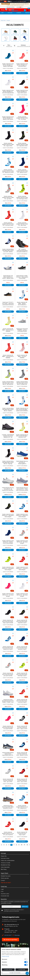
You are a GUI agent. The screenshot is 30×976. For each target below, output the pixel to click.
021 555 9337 (7, 935)
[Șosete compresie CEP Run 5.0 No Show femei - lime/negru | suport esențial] (22, 665)
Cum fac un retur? (6, 882)
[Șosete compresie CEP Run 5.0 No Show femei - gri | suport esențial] (8, 665)
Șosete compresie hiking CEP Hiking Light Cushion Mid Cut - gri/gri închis (22, 383)
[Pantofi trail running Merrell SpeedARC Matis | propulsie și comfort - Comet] (8, 797)
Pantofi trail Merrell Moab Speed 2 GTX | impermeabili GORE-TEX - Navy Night (8, 754)
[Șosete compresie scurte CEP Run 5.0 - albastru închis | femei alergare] (8, 532)
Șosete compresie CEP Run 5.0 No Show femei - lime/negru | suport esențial (22, 674)
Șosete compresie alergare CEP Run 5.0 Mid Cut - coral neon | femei (8, 224)
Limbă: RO (19, 7)
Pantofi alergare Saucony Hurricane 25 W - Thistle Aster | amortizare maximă (22, 489)
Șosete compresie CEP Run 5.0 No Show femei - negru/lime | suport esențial (22, 621)
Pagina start (3, 20)
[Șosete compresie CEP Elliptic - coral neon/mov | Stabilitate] (8, 347)
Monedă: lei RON (10, 7)
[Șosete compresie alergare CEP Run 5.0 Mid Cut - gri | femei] (8, 188)
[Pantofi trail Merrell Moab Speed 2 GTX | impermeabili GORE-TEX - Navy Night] (8, 744)
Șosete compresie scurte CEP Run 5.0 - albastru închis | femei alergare (8, 542)
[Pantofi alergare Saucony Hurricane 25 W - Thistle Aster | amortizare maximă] (22, 479)
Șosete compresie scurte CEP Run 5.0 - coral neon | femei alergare (22, 568)
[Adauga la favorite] (13, 50)
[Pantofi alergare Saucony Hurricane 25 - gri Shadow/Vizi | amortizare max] (8, 479)
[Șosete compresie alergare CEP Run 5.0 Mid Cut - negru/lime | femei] (22, 135)
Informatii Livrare (5, 858)
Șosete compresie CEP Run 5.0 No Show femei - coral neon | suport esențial (22, 701)
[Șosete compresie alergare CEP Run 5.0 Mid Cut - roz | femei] (22, 108)
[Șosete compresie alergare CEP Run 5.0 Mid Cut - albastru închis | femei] (22, 161)
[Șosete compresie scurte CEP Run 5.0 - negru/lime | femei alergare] (8, 506)
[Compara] (13, 53)
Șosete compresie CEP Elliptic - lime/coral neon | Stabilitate (8, 330)
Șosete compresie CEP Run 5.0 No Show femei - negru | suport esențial (7, 621)
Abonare (25, 906)
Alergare (19, 12)
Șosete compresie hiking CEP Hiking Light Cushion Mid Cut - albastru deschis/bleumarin (8, 409)
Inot (2, 12)
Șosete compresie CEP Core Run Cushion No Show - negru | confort (22, 727)
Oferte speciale (5, 878)
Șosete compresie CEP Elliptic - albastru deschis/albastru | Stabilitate (22, 303)
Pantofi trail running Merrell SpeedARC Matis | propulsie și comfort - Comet (8, 807)
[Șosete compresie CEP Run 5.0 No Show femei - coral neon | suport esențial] (22, 691)
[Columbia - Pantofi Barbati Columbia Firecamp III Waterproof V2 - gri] (8, 426)
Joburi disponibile (5, 867)
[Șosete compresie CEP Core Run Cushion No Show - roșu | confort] (22, 771)
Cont (2, 891)
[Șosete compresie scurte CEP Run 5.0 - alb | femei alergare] (22, 585)
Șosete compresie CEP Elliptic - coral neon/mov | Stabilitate (8, 356)
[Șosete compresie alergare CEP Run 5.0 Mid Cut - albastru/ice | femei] (8, 161)
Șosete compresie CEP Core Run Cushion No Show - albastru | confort (22, 754)
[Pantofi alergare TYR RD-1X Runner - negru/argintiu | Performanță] (22, 267)
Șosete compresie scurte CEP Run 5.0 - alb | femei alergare (22, 595)
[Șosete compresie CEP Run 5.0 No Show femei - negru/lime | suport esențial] (22, 612)
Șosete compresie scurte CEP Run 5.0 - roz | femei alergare (8, 595)
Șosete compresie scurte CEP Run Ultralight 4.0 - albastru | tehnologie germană (8, 65)
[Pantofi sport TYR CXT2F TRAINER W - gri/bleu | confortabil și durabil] (22, 320)
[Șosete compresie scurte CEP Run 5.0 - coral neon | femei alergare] (22, 559)
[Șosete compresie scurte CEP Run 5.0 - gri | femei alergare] (22, 532)
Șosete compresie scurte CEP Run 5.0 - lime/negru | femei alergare (8, 568)
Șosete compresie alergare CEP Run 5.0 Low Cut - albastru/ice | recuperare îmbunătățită (22, 807)
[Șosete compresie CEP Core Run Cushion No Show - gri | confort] (8, 771)
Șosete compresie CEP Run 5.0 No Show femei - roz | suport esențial (7, 727)
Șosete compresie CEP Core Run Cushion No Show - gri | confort (8, 780)
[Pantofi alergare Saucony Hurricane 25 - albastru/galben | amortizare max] (22, 453)
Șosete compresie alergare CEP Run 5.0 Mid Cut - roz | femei (22, 118)
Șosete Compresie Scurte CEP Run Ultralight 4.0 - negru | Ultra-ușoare (22, 91)
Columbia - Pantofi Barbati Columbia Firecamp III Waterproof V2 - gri (8, 436)
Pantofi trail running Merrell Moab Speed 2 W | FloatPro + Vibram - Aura (8, 701)
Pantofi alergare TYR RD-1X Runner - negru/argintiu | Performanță (22, 277)
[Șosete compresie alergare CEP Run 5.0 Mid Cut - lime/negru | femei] (22, 188)
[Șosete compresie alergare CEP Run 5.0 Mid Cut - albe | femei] (22, 214)
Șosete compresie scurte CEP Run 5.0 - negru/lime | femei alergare (8, 515)
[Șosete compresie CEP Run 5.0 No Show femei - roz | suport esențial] (8, 718)
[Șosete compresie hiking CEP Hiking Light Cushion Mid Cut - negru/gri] (8, 453)
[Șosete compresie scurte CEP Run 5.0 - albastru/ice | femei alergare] (22, 506)
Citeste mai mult (5, 956)
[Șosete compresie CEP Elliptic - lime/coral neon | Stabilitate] (8, 320)
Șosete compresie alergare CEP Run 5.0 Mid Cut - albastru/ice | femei (8, 171)
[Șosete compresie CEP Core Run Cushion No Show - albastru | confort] (22, 744)
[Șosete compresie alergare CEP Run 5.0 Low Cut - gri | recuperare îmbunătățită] (8, 824)
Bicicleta (10, 12)
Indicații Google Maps (11, 939)
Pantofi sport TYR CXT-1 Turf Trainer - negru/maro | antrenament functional (8, 303)
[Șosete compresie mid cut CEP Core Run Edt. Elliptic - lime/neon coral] (22, 426)
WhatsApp (17, 935)
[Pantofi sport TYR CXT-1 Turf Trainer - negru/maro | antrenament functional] (8, 294)
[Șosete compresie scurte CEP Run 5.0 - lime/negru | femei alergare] (8, 559)
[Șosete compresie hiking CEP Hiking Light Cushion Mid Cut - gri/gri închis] (22, 373)
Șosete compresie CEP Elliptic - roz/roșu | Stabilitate (22, 356)
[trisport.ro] (14, 10)
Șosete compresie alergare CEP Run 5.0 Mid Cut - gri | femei (8, 197)
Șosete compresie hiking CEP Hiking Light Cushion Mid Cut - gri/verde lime (8, 383)
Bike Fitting (3, 869)
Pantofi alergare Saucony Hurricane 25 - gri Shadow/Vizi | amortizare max (8, 489)
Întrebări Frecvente (5, 876)
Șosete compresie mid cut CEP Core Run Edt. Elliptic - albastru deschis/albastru (22, 409)
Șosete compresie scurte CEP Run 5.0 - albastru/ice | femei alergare (22, 515)
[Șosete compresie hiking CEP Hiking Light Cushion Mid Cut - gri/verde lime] (8, 373)
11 (24, 844)
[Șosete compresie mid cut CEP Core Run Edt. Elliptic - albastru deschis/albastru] (22, 400)
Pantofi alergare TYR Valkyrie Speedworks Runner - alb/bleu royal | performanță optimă (7, 277)
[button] (2, 10)
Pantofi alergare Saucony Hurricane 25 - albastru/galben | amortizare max (22, 462)
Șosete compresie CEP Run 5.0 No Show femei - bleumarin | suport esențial (22, 648)
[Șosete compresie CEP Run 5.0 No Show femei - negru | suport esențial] (8, 612)
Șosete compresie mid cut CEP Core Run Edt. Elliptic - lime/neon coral (22, 436)
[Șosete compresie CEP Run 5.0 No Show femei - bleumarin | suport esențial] (22, 638)
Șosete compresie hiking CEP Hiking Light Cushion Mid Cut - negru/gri (8, 462)
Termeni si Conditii (5, 862)
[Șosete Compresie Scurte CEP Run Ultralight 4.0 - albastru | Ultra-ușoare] (8, 108)
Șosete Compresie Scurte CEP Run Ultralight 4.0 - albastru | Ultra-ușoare (8, 118)
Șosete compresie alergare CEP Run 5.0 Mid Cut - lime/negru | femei (22, 197)
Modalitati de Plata (5, 865)
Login (2, 889)
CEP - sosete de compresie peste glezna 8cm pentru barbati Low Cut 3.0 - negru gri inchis (22, 250)
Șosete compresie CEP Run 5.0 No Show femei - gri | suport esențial (7, 674)
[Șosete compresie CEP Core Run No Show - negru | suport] (22, 824)
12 (27, 844)
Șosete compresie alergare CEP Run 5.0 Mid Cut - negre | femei (8, 144)
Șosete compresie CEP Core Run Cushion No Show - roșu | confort (22, 780)
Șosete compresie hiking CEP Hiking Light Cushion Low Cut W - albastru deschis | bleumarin (8, 250)
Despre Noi (4, 856)
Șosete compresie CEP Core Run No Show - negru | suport (22, 833)
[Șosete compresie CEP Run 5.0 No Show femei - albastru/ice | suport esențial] (8, 638)
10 (21, 844)
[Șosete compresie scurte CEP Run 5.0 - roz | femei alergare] (8, 585)
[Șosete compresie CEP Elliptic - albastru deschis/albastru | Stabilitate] (22, 294)
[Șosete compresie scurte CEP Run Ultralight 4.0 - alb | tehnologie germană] (8, 82)
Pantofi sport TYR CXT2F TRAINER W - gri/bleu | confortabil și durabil (22, 330)
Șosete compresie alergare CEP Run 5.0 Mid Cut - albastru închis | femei (22, 171)
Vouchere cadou (5, 893)
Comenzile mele (5, 896)
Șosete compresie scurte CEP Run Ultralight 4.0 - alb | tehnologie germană (8, 91)
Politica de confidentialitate (7, 860)
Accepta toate (21, 969)
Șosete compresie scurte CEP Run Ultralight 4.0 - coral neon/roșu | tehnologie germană (22, 65)
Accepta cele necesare (15, 972)
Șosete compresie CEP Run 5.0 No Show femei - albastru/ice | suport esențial (7, 648)
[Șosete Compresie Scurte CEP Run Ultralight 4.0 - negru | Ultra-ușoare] (22, 82)
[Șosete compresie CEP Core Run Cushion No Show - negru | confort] (22, 718)
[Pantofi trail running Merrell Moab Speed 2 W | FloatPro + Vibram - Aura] (8, 691)
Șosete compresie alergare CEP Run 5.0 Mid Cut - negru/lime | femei (22, 144)
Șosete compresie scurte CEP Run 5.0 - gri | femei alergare (22, 542)
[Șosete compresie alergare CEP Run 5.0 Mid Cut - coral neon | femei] (8, 214)
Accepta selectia (8, 969)
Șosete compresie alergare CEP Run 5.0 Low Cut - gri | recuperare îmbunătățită (8, 833)
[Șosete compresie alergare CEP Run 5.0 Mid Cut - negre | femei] (8, 135)
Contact (3, 880)
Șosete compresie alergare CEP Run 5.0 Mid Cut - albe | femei (22, 224)
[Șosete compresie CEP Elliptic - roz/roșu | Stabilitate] (22, 347)
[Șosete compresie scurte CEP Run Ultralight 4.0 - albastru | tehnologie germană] (8, 55)
